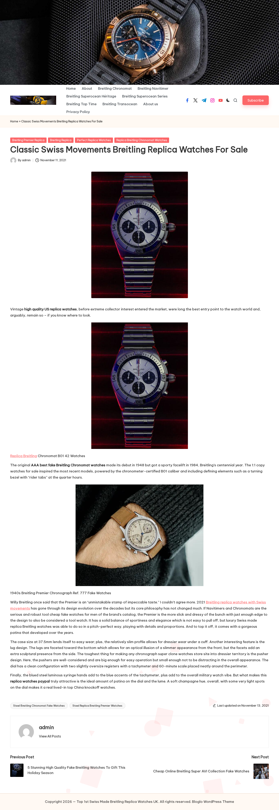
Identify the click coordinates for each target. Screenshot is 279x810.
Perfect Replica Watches (94, 140)
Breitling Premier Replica (28, 140)
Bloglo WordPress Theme (213, 801)
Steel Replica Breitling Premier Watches (97, 705)
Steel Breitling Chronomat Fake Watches (39, 705)
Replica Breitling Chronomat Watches (141, 140)
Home (14, 121)
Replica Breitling (23, 456)
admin (46, 727)
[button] (255, 100)
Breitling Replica (60, 140)
